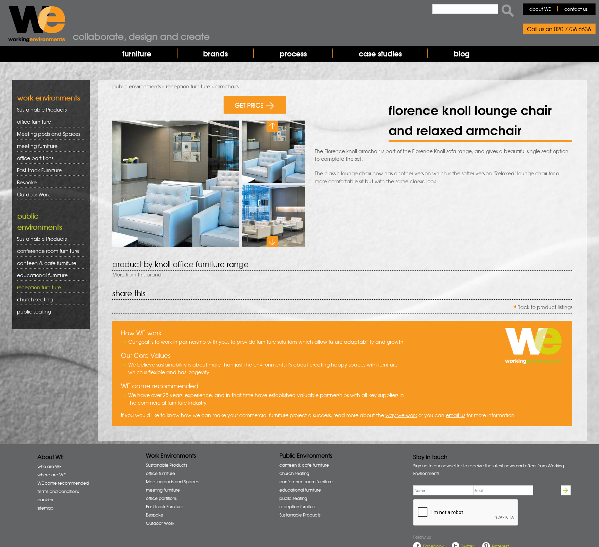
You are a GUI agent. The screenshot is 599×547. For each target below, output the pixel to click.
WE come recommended (63, 483)
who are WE (49, 466)
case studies (380, 53)
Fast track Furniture (39, 170)
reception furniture (188, 86)
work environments (48, 97)
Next (272, 241)
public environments (136, 86)
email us (455, 415)
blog (462, 53)
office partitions (32, 158)
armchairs (226, 86)
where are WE (51, 474)
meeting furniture (35, 146)
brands (215, 53)
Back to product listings (545, 306)
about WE (540, 9)
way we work (401, 415)
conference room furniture (45, 251)
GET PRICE (249, 104)
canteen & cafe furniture (44, 263)
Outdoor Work (33, 194)
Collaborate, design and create (141, 36)
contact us (576, 9)
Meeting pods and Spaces (46, 134)
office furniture (31, 121)
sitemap (45, 508)
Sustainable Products (42, 109)
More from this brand (137, 274)
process (293, 53)
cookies (45, 499)
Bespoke (27, 182)
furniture (136, 53)
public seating (31, 311)
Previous (272, 126)
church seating (35, 299)
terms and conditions (58, 491)
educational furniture (40, 275)
